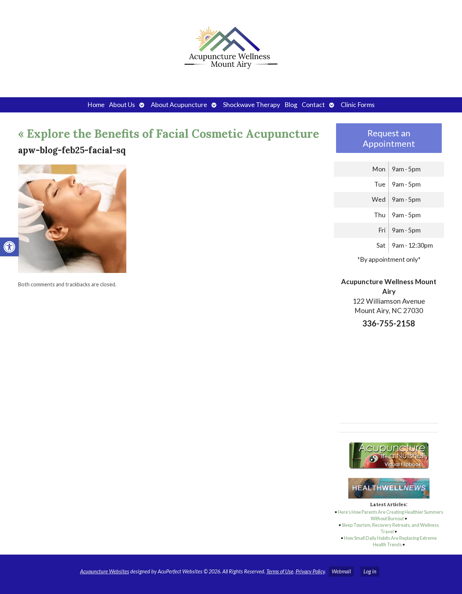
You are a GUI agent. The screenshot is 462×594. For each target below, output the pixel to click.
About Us (122, 104)
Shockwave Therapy (251, 104)
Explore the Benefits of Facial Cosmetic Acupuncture (168, 133)
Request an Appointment (389, 138)
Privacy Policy (310, 571)
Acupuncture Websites (104, 571)
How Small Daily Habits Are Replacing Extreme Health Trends (390, 541)
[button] (9, 247)
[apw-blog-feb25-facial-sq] (72, 270)
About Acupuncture (179, 104)
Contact (313, 104)
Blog (290, 104)
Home (96, 104)
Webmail (341, 571)
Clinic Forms (358, 104)
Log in (369, 571)
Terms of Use (279, 571)
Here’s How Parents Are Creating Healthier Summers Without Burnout (390, 515)
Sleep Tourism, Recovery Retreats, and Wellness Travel (390, 528)
